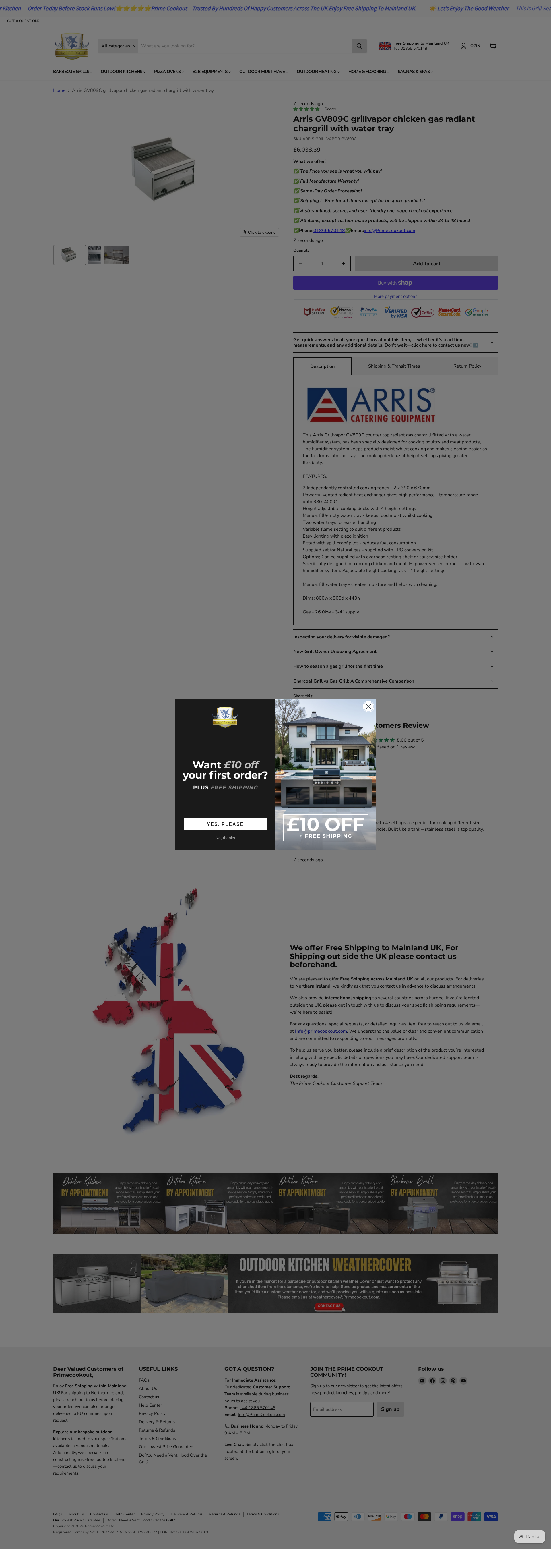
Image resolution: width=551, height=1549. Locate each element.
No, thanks (225, 837)
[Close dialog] (369, 707)
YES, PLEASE (225, 824)
